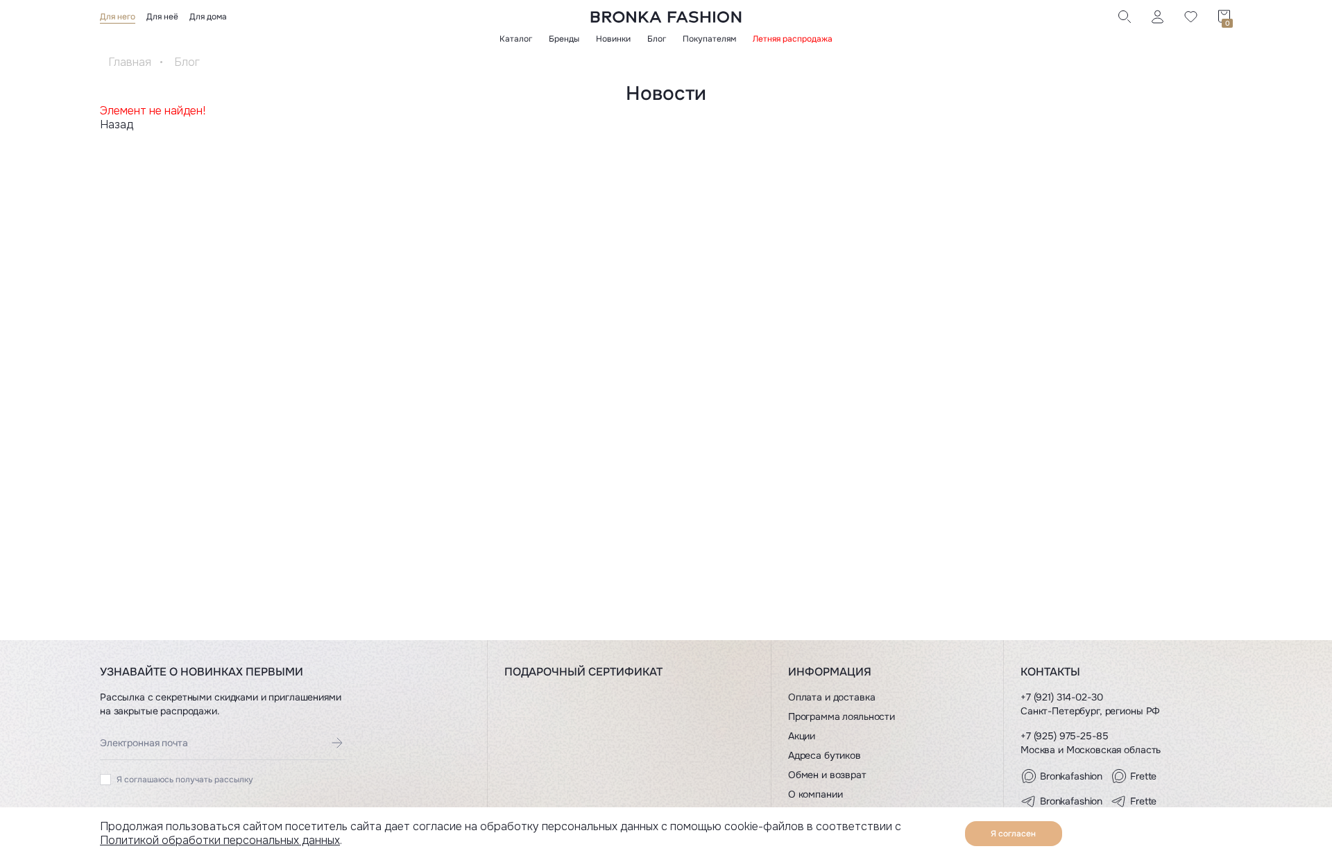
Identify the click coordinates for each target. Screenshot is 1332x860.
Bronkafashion (1071, 776)
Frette (1143, 776)
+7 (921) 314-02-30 (1061, 697)
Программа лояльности (841, 716)
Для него (117, 16)
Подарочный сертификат (583, 671)
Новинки (613, 38)
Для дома (208, 16)
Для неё (162, 16)
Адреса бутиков (824, 755)
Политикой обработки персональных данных (220, 840)
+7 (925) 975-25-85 (1064, 736)
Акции (801, 736)
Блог (656, 38)
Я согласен (1013, 833)
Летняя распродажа (792, 38)
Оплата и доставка (832, 697)
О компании (815, 794)
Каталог (516, 38)
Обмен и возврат (827, 774)
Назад (116, 124)
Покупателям (709, 38)
